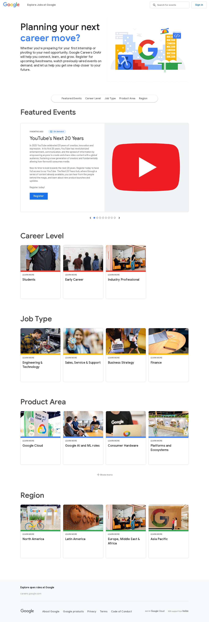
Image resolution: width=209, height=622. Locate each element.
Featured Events (72, 98)
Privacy (91, 611)
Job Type (110, 98)
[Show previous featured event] (90, 218)
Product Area (127, 98)
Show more (104, 475)
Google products (73, 611)
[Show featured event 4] (103, 218)
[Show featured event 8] (115, 218)
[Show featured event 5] (106, 218)
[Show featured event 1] (94, 218)
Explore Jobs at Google (41, 4)
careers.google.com (30, 593)
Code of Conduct (121, 611)
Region (143, 98)
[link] (146, 167)
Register (39, 196)
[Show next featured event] (118, 218)
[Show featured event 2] (97, 218)
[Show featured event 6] (109, 218)
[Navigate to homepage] (11, 5)
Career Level (93, 98)
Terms (103, 611)
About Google (50, 611)
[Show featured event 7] (112, 218)
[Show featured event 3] (100, 218)
